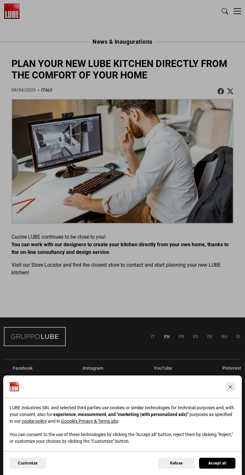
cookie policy (34, 421)
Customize (27, 463)
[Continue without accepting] (230, 386)
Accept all (217, 463)
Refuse (176, 463)
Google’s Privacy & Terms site (89, 421)
